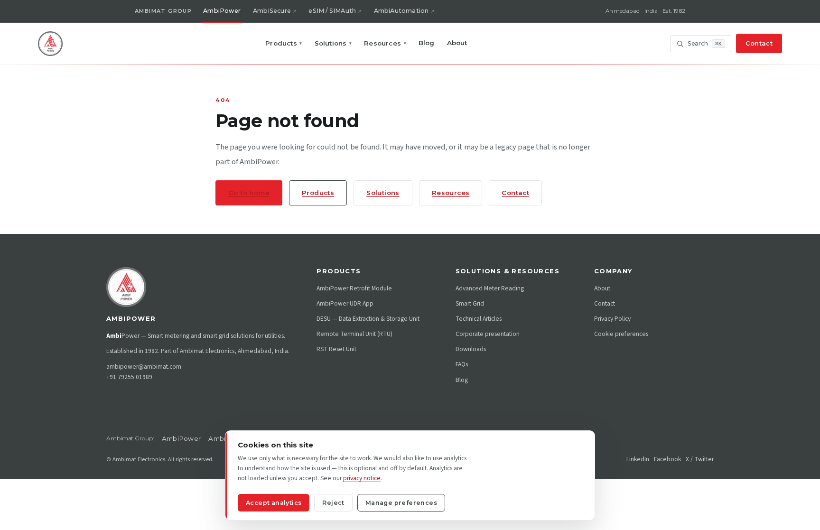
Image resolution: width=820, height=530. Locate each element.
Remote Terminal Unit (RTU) (354, 333)
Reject (333, 502)
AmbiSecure (272, 10)
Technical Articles (479, 318)
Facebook (667, 459)
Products (283, 43)
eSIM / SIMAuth (332, 10)
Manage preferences (401, 502)
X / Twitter (700, 459)
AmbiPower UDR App (345, 303)
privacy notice (362, 478)
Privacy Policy (612, 318)
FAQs (462, 364)
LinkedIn (637, 459)
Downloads (471, 348)
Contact (759, 43)
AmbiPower (222, 10)
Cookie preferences (621, 333)
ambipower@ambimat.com (143, 366)
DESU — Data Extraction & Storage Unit (368, 318)
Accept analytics (273, 502)
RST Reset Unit (336, 348)
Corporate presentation (488, 333)
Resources (385, 43)
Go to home (249, 192)
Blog (427, 42)
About (457, 42)
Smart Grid (470, 303)
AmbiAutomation (401, 10)
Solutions (333, 43)
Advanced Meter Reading (490, 288)
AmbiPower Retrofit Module (354, 288)
